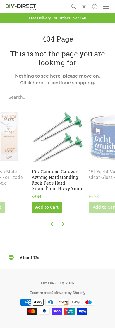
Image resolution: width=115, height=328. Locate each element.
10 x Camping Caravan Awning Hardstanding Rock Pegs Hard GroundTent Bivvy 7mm (57, 180)
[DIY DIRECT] (21, 6)
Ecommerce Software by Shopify (57, 293)
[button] (73, 6)
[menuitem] (73, 6)
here (38, 82)
